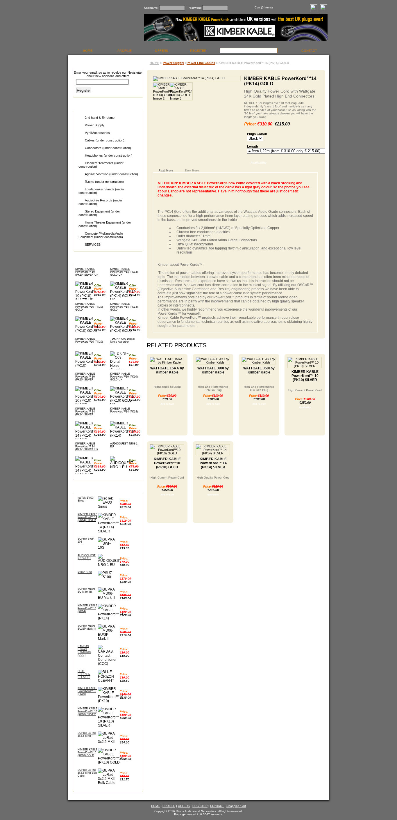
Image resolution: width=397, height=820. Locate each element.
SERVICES (93, 244)
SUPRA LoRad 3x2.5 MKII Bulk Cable (87, 772)
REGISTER (198, 50)
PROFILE (124, 50)
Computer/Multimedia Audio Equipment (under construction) (100, 235)
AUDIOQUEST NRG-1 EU (87, 557)
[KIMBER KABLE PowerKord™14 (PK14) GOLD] (197, 78)
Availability (259, 162)
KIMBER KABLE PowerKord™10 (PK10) (89, 340)
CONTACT (309, 50)
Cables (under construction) (104, 140)
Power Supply (94, 125)
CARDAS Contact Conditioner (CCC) (84, 650)
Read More (166, 170)
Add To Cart (167, 404)
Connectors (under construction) (108, 148)
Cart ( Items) (264, 7)
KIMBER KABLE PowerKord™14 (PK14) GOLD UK (124, 272)
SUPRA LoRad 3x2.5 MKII (87, 734)
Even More (192, 170)
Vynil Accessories (97, 132)
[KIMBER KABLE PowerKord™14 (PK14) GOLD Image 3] (177, 91)
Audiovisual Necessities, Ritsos (104, 24)
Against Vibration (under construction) (111, 174)
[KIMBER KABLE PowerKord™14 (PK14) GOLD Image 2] (160, 91)
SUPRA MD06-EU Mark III (87, 590)
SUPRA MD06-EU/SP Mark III (87, 627)
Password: (195, 7)
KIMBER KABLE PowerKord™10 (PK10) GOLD (89, 306)
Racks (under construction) (104, 181)
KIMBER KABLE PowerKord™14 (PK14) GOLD (124, 306)
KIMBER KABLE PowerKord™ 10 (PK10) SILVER (85, 376)
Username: (151, 7)
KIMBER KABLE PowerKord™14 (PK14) (124, 410)
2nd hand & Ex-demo (100, 117)
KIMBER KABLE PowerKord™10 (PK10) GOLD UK (124, 376)
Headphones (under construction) (109, 155)
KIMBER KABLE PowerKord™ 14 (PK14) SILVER (85, 411)
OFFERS (161, 50)
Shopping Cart (236, 805)
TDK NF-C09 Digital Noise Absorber (122, 340)
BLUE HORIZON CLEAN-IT (84, 674)
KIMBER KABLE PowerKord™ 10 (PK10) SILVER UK (86, 272)
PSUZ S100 (85, 572)
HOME (87, 50)
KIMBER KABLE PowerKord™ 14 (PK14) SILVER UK (86, 446)
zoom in (236, 77)
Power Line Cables (201, 63)
